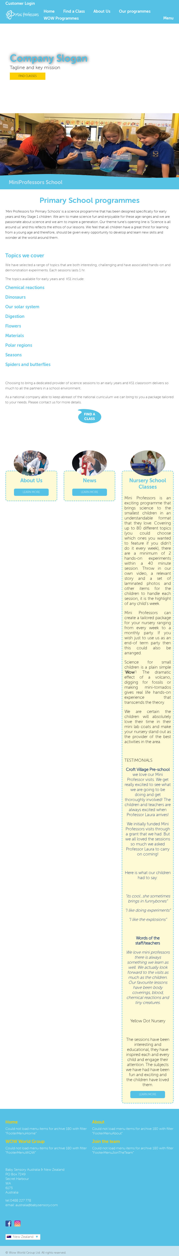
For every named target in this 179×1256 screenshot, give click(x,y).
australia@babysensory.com (36, 1205)
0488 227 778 (20, 1200)
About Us (101, 12)
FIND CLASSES (28, 76)
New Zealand (23, 1237)
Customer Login (20, 4)
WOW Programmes (61, 19)
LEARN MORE (31, 492)
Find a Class (74, 12)
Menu (168, 18)
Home (49, 12)
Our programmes (134, 12)
